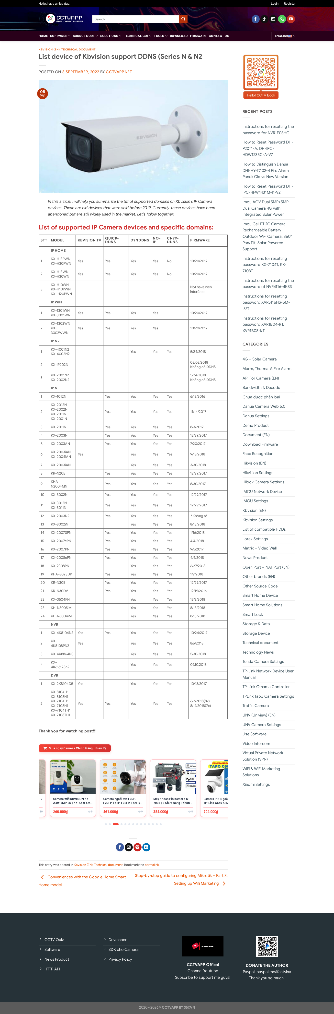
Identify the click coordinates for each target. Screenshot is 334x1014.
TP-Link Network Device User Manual (268, 674)
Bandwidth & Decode (261, 387)
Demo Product (256, 425)
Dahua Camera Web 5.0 (264, 406)
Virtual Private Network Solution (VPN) (263, 756)
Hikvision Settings (258, 472)
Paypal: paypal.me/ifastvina (267, 971)
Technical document (78, 49)
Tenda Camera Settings (263, 661)
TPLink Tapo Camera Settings (268, 696)
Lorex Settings (255, 539)
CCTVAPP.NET (119, 72)
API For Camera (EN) (261, 378)
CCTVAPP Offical (203, 964)
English (281, 36)
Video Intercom (256, 743)
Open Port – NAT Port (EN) (266, 567)
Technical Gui (136, 36)
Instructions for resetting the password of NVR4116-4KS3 (268, 283)
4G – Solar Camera (260, 359)
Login (274, 3)
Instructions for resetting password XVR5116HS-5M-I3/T (266, 302)
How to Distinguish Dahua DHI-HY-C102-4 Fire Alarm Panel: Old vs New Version (266, 170)
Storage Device (256, 633)
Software (58, 36)
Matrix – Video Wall (260, 548)
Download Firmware (260, 444)
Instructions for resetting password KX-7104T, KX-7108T (265, 265)
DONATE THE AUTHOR (267, 965)
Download (179, 36)
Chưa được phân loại (261, 397)
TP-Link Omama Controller (266, 686)
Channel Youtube (203, 970)
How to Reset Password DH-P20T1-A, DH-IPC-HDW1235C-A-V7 (268, 148)
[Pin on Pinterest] (138, 847)
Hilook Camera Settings (263, 482)
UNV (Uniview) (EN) (259, 715)
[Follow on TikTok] (264, 19)
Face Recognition (258, 453)
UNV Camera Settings (262, 724)
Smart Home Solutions (262, 605)
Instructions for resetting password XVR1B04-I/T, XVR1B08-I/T (265, 324)
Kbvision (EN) (49, 49)
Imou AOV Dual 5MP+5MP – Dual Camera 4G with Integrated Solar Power (267, 208)
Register (289, 3)
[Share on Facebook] (120, 847)
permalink (152, 865)
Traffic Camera (256, 705)
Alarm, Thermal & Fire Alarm (267, 368)
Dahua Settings (256, 416)
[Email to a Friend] (129, 847)
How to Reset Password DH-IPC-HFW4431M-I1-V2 (268, 189)
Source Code (84, 36)
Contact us (219, 36)
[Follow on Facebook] (256, 19)
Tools (159, 36)
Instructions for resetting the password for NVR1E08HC (268, 129)
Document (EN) (256, 434)
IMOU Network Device (262, 491)
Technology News (258, 652)
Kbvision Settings (258, 520)
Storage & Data (256, 623)
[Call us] (282, 19)
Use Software (255, 734)
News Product (255, 557)
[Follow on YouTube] (291, 19)
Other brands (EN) (259, 576)
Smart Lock (253, 614)
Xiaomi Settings (256, 784)
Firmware (198, 36)
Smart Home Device (260, 595)
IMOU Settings (255, 501)
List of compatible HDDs (264, 529)
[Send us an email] (273, 19)
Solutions (109, 36)
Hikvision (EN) (254, 463)
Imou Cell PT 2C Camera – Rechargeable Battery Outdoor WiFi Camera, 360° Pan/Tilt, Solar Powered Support (267, 236)
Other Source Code (260, 586)
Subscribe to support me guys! (202, 977)
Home (43, 36)
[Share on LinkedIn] (146, 847)
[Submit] (183, 19)
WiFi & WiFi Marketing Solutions (261, 772)
